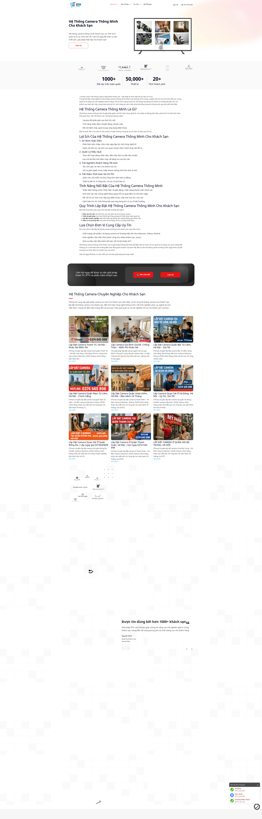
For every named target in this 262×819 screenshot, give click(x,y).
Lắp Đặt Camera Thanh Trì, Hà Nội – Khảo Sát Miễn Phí (88, 346)
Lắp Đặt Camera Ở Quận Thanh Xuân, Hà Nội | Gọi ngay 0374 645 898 (129, 445)
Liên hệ (175, 5)
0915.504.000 (188, 5)
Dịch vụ (113, 4)
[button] (186, 649)
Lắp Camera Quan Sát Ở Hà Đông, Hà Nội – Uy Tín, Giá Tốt (173, 395)
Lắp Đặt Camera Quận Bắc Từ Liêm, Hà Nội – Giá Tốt (172, 346)
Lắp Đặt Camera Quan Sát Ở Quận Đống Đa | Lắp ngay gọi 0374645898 (88, 444)
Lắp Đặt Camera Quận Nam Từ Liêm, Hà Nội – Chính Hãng (88, 395)
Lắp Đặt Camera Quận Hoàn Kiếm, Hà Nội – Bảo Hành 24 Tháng (129, 395)
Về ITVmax (147, 4)
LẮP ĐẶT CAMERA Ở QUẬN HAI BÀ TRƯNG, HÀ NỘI (171, 444)
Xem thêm (72, 361)
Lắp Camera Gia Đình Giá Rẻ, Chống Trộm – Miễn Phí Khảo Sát (130, 346)
